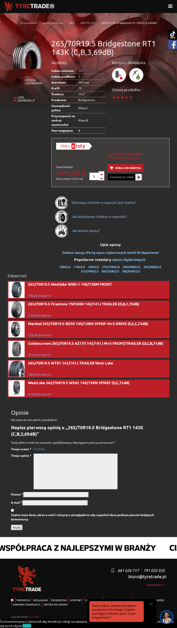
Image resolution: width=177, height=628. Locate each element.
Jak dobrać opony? (85, 230)
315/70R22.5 (89, 271)
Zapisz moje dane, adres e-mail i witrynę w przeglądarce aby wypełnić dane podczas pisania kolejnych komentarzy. (82, 517)
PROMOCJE (23, 600)
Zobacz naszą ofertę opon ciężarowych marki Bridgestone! (110, 252)
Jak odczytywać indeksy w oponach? (98, 216)
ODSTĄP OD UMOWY (55, 604)
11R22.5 (79, 267)
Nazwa (17, 494)
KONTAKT (76, 600)
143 (81, 71)
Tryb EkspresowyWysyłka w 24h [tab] (128, 156)
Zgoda (27, 626)
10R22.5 (65, 267)
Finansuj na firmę (122, 177)
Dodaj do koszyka (127, 168)
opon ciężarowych (129, 259)
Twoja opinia (21, 455)
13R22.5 (93, 267)
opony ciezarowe (53, 22)
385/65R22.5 (131, 271)
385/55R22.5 (110, 271)
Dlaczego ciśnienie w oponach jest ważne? (103, 202)
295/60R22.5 (132, 267)
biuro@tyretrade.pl (147, 576)
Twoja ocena (21, 449)
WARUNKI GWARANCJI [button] (26, 604)
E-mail (16, 502)
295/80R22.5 (152, 267)
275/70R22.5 (111, 267)
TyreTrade (33, 616)
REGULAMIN (40, 600)
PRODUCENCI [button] (59, 600)
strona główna (28, 22)
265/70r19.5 (87, 22)
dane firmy (155, 585)
